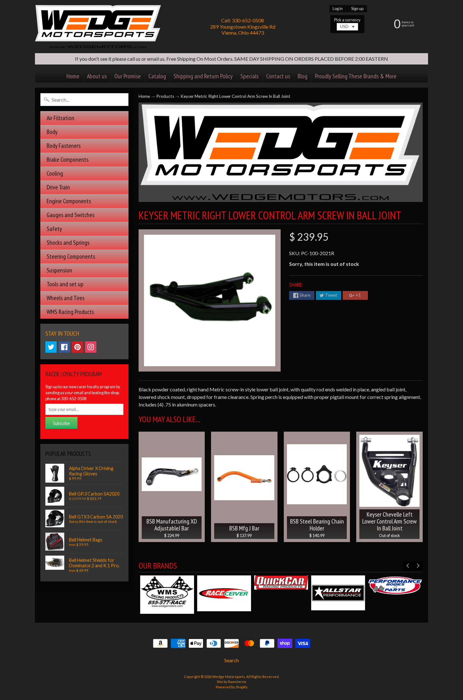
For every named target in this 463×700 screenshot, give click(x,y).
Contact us (278, 76)
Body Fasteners (64, 146)
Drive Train (58, 187)
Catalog (157, 76)
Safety (54, 229)
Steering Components (71, 256)
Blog (302, 76)
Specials (249, 76)
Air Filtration (60, 118)
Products (165, 96)
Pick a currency (347, 20)
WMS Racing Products (70, 312)
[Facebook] (64, 347)
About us (97, 76)
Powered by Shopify (232, 687)
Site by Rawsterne (231, 682)
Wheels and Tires (65, 298)
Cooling (55, 173)
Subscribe (61, 423)
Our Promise (127, 76)
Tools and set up (65, 284)
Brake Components (68, 159)
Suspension (59, 270)
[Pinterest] (77, 347)
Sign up (357, 9)
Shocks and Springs (68, 242)
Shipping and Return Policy (203, 76)
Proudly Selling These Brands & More (356, 76)
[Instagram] (90, 347)
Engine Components (69, 201)
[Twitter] (51, 347)
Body (52, 132)
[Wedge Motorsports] (98, 26)
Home (72, 76)
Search (231, 660)
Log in (338, 9)
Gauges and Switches (70, 215)
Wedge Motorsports (228, 677)
